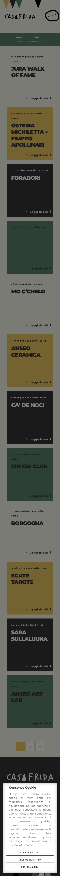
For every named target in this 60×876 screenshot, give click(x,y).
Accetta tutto (30, 852)
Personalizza (30, 867)
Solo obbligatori (30, 859)
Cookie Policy (18, 813)
